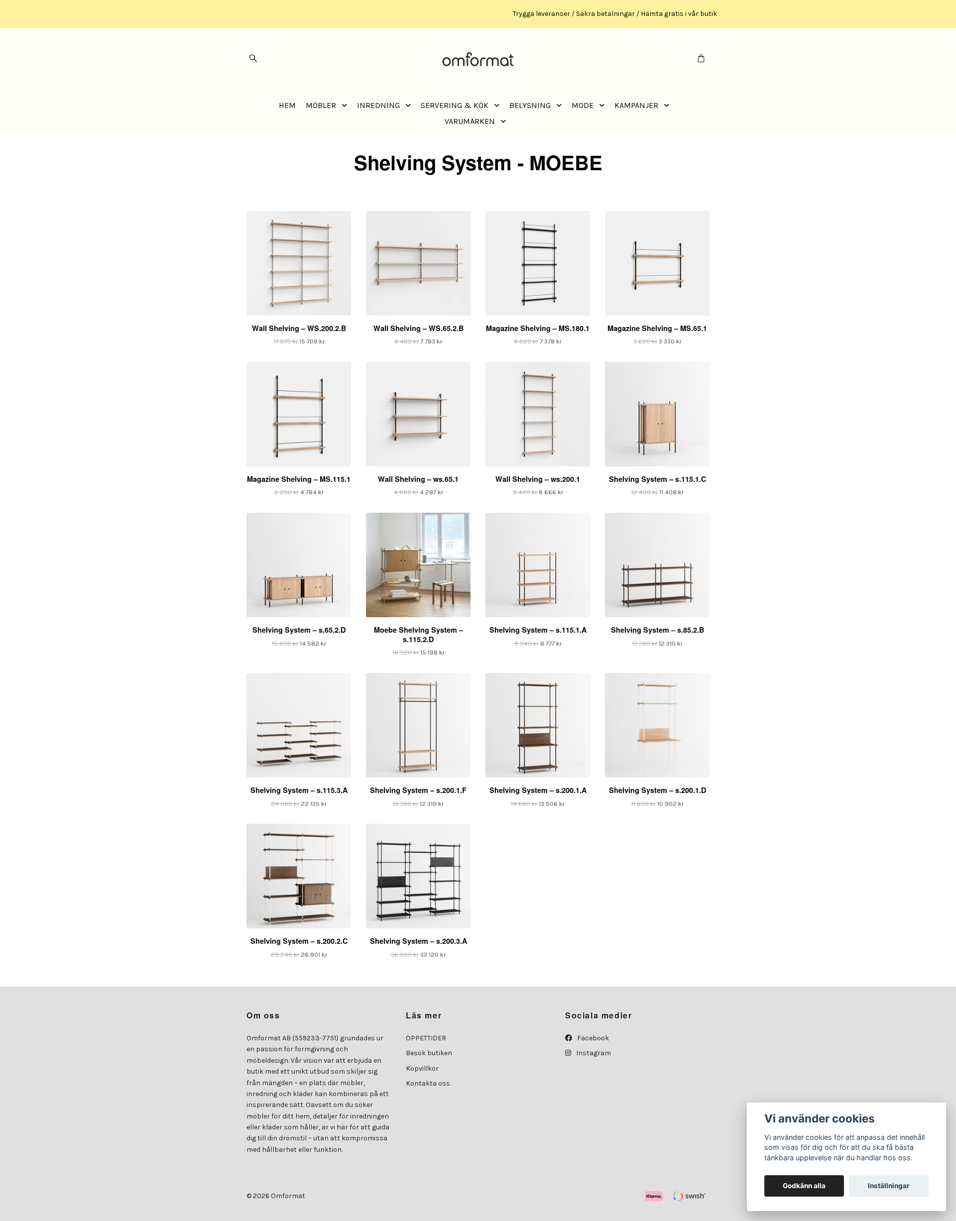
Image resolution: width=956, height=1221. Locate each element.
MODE (583, 105)
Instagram (593, 1053)
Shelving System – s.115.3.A (299, 790)
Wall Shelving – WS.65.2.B (418, 328)
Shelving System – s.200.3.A (418, 941)
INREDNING (378, 105)
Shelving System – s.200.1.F (418, 790)
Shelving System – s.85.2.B (657, 630)
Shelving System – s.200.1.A (538, 790)
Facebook (592, 1038)
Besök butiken (429, 1053)
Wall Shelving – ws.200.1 (537, 479)
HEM (287, 105)
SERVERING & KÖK (454, 105)
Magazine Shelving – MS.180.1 (538, 328)
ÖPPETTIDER (426, 1038)
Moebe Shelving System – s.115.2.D (418, 634)
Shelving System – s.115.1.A (538, 630)
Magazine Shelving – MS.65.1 (657, 328)
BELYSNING (530, 105)
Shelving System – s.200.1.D (657, 790)
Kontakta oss (428, 1083)
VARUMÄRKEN (470, 121)
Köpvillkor (422, 1068)
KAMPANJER (636, 105)
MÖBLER (321, 105)
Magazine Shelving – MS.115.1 (299, 479)
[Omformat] (478, 59)
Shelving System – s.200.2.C (299, 941)
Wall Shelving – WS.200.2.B (299, 328)
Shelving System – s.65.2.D (299, 630)
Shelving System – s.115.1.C (657, 479)
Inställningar (889, 1186)
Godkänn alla (804, 1186)
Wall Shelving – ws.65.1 (418, 479)
